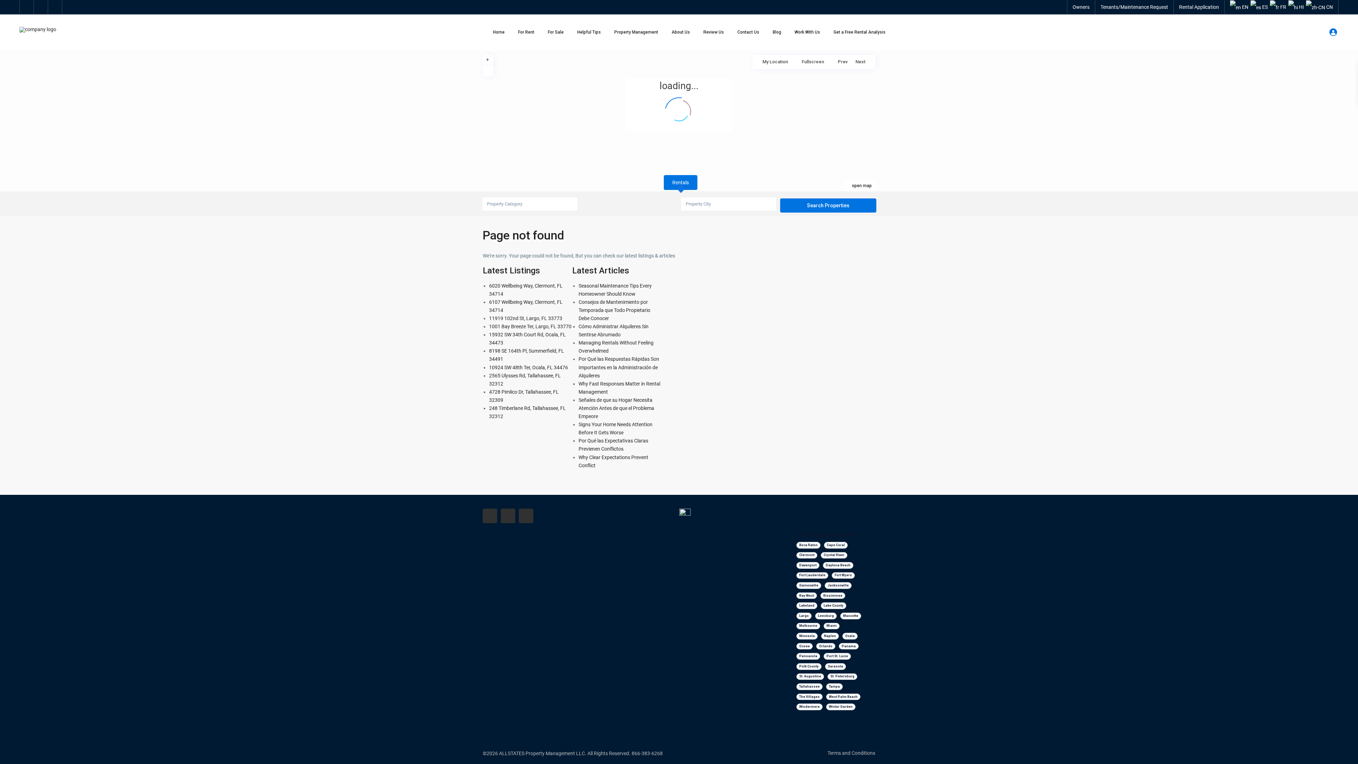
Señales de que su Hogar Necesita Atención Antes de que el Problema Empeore (616, 408)
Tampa (834, 686)
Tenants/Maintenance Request (1134, 7)
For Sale (556, 32)
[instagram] (55, 7)
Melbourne (808, 625)
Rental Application (1199, 7)
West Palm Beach (843, 697)
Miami (831, 625)
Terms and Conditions (851, 753)
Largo (804, 616)
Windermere (809, 706)
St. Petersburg (842, 676)
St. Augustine (810, 676)
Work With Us (807, 32)
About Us (681, 32)
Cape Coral (836, 545)
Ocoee (804, 646)
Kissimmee (832, 595)
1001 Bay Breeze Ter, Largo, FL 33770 (530, 326)
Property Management (636, 32)
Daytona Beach (838, 565)
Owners (1081, 7)
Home (499, 32)
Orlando (825, 646)
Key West (806, 595)
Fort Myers (843, 575)
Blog (777, 32)
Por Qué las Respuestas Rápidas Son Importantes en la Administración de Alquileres (619, 367)
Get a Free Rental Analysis (860, 32)
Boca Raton (808, 545)
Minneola (807, 636)
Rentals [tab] (680, 182)
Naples (830, 636)
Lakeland (806, 605)
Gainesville (808, 585)
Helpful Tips (589, 32)
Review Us (713, 32)
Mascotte (850, 616)
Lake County (833, 605)
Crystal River (834, 555)
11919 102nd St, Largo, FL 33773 (525, 318)
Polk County (809, 666)
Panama (849, 646)
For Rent (526, 32)
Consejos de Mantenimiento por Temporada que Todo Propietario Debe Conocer (614, 310)
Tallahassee (809, 686)
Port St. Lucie (837, 656)
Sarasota (835, 666)
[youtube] (41, 7)
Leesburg (826, 616)
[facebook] (27, 7)
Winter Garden (841, 706)
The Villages (809, 697)
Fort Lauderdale (812, 575)
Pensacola (808, 656)
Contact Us (748, 32)
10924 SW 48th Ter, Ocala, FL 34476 (528, 367)
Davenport (808, 565)
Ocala (850, 636)
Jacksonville (838, 585)
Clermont (806, 555)
